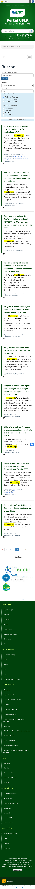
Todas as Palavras (11, 97)
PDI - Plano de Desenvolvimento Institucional (17, 731)
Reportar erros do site (10, 833)
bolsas (27, 491)
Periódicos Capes (9, 736)
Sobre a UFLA (8, 37)
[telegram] (28, 35)
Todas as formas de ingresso (12, 679)
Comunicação (8, 619)
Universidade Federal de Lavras (17, 888)
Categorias (9, 109)
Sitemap (27, 5)
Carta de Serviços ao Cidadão (12, 700)
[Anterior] (6, 549)
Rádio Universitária (9, 741)
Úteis (5, 838)
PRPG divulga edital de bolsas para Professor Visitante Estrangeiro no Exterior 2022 (16, 466)
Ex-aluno (6, 783)
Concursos (7, 704)
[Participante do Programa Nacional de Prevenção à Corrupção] (6, 587)
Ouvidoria (7, 726)
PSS (5, 674)
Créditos (6, 843)
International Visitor (10, 778)
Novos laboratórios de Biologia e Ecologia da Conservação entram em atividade (17, 508)
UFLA (11, 158)
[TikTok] (26, 35)
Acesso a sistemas (9, 644)
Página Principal (8, 610)
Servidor (6, 768)
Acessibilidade (9, 5)
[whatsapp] (20, 35)
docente (6, 492)
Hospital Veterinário (10, 714)
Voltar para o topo (27, 600)
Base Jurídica (7, 808)
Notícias (6, 614)
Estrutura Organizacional (11, 803)
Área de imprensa (23, 39)
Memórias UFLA (8, 823)
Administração (8, 798)
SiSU (5, 659)
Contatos (8, 110)
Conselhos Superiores (10, 793)
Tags (6, 116)
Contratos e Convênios (10, 709)
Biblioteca (7, 690)
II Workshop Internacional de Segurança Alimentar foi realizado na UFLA (16, 129)
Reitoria (6, 624)
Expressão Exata (11, 101)
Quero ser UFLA (8, 773)
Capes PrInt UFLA (9, 695)
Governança (7, 639)
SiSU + (5, 664)
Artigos (7, 112)
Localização (7, 813)
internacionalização (19, 158)
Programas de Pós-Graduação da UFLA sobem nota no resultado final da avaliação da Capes (17, 309)
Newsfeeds (9, 114)
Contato (14, 39)
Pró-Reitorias (7, 629)
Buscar (5, 78)
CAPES (11, 492)
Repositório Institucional (11, 745)
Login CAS (7, 848)
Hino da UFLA (8, 818)
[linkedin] (23, 35)
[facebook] (15, 35)
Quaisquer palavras (12, 99)
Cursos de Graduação (10, 655)
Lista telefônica (17, 870)
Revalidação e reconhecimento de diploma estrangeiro (15, 751)
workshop (16, 156)
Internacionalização (18, 491)
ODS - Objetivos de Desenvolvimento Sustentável (14, 720)
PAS (5, 669)
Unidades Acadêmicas (10, 634)
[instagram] (18, 35)
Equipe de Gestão (18, 37)
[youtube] (31, 35)
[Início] (2, 549)
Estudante (7, 763)
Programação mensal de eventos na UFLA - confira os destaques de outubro (17, 350)
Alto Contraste (19, 5)
